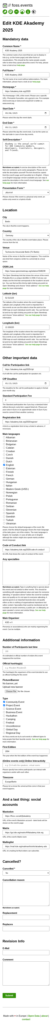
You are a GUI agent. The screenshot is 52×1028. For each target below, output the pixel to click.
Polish (9, 496)
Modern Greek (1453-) (17, 489)
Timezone (8, 777)
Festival (9, 722)
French (9, 475)
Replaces (8, 924)
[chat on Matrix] (16, 11)
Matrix (6, 828)
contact (26, 1019)
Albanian (10, 437)
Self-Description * (12, 139)
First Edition (9, 747)
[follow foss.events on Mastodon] (10, 11)
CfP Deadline (10, 379)
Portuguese (11, 499)
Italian (8, 485)
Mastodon (8, 812)
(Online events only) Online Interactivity (24, 761)
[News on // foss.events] (5, 11)
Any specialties (11, 559)
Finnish (9, 472)
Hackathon (11, 716)
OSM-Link (8, 267)
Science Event (13, 709)
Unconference (13, 726)
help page (21, 65)
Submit (9, 995)
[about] (28, 11)
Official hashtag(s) (12, 663)
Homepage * (9, 87)
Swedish (10, 516)
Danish (9, 458)
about (44, 1016)
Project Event (12, 705)
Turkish (9, 520)
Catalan (9, 448)
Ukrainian (10, 523)
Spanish (10, 513)
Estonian (10, 468)
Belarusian (11, 441)
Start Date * (9, 108)
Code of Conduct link (14, 545)
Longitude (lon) (11, 323)
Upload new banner (13, 687)
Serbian (9, 506)
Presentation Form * (13, 188)
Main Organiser (11, 618)
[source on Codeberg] (22, 11)
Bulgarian (10, 444)
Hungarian (11, 482)
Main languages (11, 434)
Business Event (13, 712)
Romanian (11, 503)
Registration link (12, 417)
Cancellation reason (14, 880)
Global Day (11, 729)
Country (7, 231)
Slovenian (10, 510)
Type (5, 698)
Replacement (10, 913)
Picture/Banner (11, 680)
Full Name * (9, 70)
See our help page (32, 315)
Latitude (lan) (10, 293)
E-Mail (6, 948)
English (9, 465)
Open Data (34, 1016)
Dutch (8, 461)
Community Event (14, 702)
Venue (6, 247)
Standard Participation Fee (17, 396)
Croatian (10, 451)
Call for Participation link (16, 365)
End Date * (8, 123)
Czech (9, 454)
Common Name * (12, 46)
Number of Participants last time (20, 647)
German (9, 479)
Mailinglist (8, 842)
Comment (8, 959)
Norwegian (11, 492)
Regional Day (12, 733)
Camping (10, 719)
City (5, 217)
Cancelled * (9, 868)
